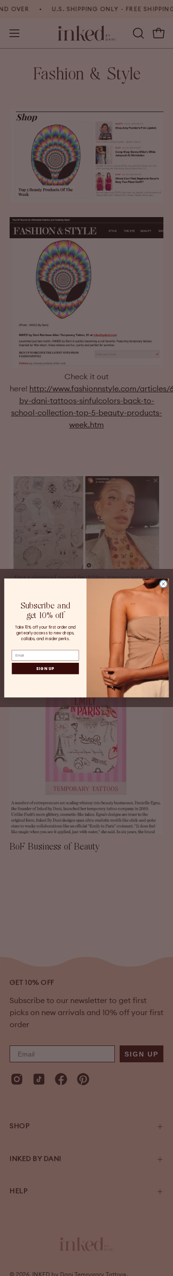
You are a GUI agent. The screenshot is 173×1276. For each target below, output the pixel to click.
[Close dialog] (163, 583)
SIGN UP (45, 668)
